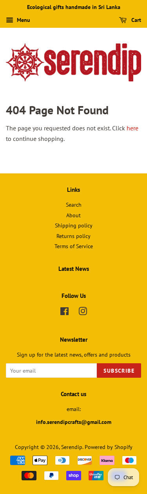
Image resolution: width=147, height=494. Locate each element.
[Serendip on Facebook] (64, 312)
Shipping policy (74, 225)
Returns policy (73, 236)
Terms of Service (73, 246)
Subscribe (118, 370)
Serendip (71, 447)
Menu (22, 19)
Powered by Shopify (108, 447)
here (132, 128)
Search (74, 204)
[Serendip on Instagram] (82, 312)
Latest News (73, 268)
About (73, 215)
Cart (135, 19)
